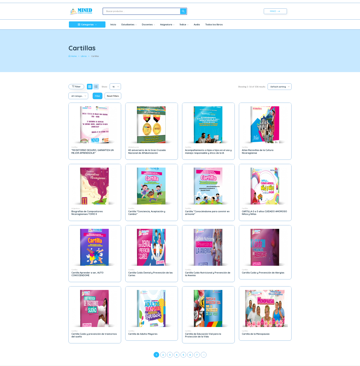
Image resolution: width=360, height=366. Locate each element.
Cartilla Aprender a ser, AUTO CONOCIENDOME (87, 274)
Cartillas (74, 147)
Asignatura (75, 208)
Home (74, 56)
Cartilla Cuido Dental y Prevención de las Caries (150, 274)
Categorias (87, 24)
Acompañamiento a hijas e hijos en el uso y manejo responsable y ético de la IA (208, 151)
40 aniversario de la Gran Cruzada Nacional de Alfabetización (147, 151)
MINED (273, 11)
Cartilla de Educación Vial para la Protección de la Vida (203, 335)
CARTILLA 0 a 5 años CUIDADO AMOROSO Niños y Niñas (264, 212)
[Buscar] (183, 11)
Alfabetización (133, 147)
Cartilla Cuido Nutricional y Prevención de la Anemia (207, 274)
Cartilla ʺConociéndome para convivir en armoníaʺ (207, 212)
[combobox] (115, 86)
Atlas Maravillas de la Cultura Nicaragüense (257, 151)
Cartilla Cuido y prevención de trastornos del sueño (94, 335)
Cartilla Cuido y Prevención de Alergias (263, 272)
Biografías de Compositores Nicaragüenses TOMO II (87, 212)
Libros (84, 56)
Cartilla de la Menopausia (255, 333)
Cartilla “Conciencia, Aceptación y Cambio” (146, 212)
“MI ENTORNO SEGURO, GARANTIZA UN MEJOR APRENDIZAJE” (92, 151)
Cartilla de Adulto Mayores (142, 333)
